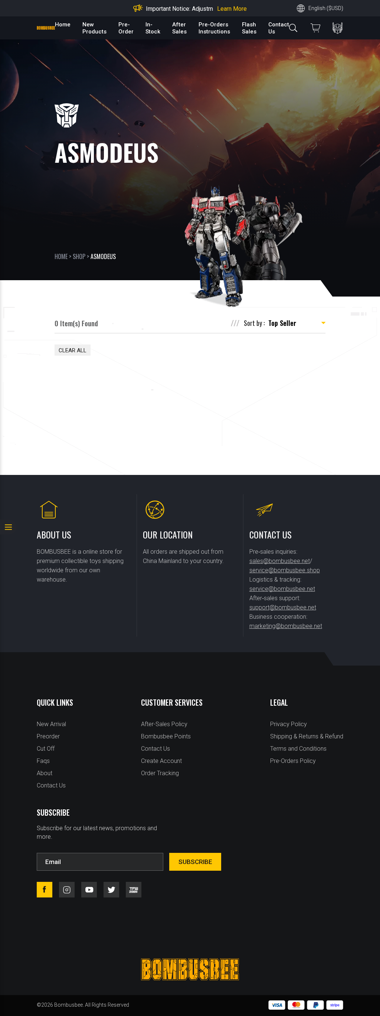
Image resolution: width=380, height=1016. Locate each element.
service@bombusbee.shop (284, 570)
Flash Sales (249, 28)
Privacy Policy (288, 724)
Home (63, 24)
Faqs (43, 760)
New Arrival (51, 724)
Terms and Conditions (298, 748)
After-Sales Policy (164, 724)
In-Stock (152, 28)
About (44, 773)
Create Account (161, 760)
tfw (133, 889)
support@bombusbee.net (282, 607)
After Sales (179, 28)
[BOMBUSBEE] (46, 28)
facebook (44, 889)
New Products (94, 28)
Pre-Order (126, 28)
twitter (111, 889)
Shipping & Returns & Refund (306, 736)
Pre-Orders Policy (293, 760)
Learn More (232, 8)
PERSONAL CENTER (337, 28)
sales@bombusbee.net (279, 560)
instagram (67, 889)
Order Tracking (160, 773)
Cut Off (46, 748)
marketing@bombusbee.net (285, 626)
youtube (89, 889)
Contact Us (51, 785)
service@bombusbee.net (282, 588)
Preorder (48, 736)
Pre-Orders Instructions (214, 28)
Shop (79, 256)
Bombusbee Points (166, 736)
